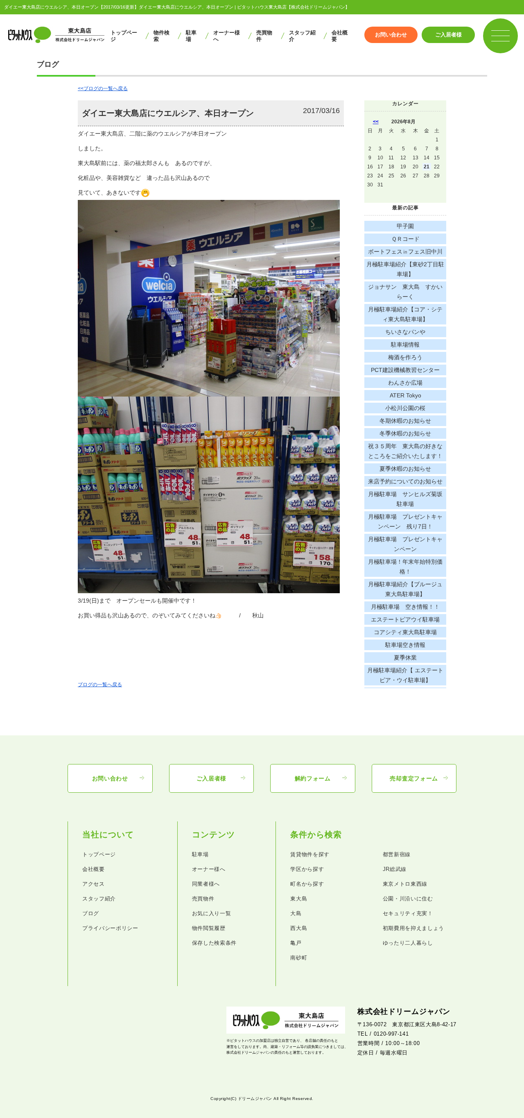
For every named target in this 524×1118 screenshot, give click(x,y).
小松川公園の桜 (405, 408)
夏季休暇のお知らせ (405, 468)
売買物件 (264, 35)
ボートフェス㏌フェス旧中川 (405, 251)
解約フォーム (313, 778)
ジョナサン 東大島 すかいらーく (405, 291)
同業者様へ (206, 884)
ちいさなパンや (405, 332)
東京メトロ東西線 (405, 884)
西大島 (298, 928)
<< (376, 122)
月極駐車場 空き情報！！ (405, 606)
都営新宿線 (397, 854)
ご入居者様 (448, 35)
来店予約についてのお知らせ (405, 481)
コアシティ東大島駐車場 (405, 632)
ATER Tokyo (405, 395)
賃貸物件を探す (310, 854)
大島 (295, 913)
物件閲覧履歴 (209, 928)
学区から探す (307, 869)
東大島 (298, 899)
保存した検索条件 (214, 943)
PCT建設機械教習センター (405, 370)
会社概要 (340, 35)
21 (426, 167)
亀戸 (295, 943)
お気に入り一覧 (211, 913)
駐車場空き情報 (405, 645)
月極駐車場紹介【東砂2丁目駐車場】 (405, 269)
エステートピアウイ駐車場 (405, 619)
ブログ (90, 913)
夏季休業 (405, 657)
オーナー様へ (226, 35)
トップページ (124, 35)
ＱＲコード (405, 239)
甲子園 (405, 226)
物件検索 (161, 35)
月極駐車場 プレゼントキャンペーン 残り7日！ (405, 521)
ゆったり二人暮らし (408, 943)
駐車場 (191, 35)
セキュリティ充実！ (408, 913)
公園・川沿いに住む (408, 899)
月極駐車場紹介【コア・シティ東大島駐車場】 (405, 314)
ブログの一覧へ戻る (100, 684)
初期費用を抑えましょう (413, 928)
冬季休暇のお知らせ (405, 433)
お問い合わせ (391, 35)
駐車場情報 (405, 344)
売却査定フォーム (414, 778)
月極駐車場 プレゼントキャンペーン (405, 544)
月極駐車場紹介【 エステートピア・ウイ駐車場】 (405, 675)
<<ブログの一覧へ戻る (103, 88)
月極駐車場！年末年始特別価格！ (405, 566)
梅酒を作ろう (405, 357)
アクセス (93, 884)
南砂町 (298, 958)
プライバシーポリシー (110, 928)
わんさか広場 (405, 382)
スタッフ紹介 (302, 35)
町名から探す (307, 884)
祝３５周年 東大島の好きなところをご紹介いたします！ (405, 451)
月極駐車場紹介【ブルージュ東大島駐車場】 (405, 589)
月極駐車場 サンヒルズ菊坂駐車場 (405, 499)
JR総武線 (395, 869)
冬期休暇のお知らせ (405, 420)
